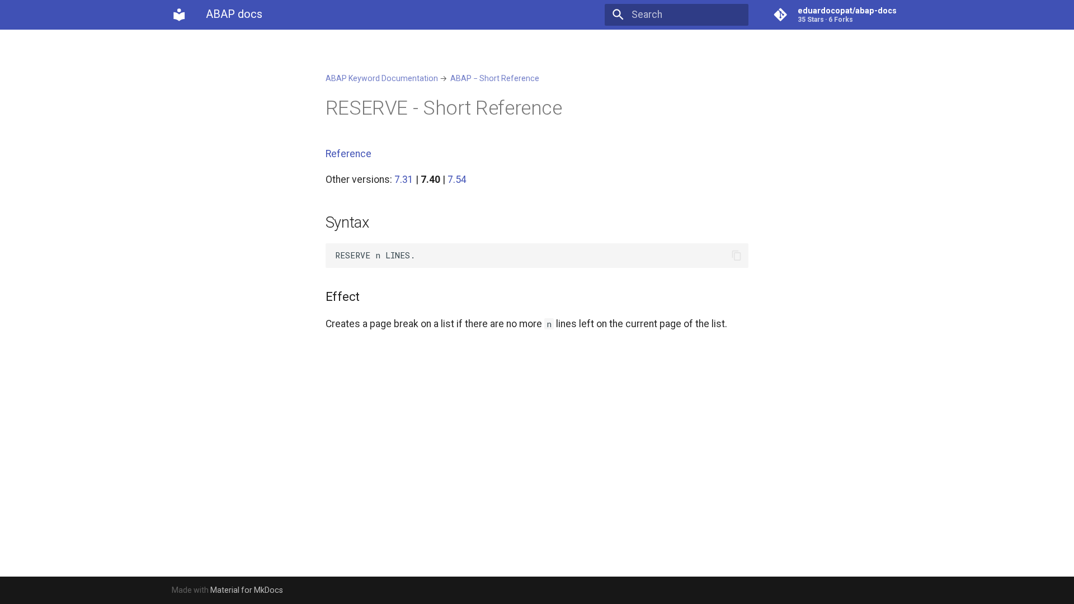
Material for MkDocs (246, 590)
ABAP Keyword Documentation (382, 78)
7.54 (457, 179)
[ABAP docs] (179, 14)
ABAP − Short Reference (494, 78)
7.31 (403, 179)
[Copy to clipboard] (736, 255)
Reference (348, 153)
